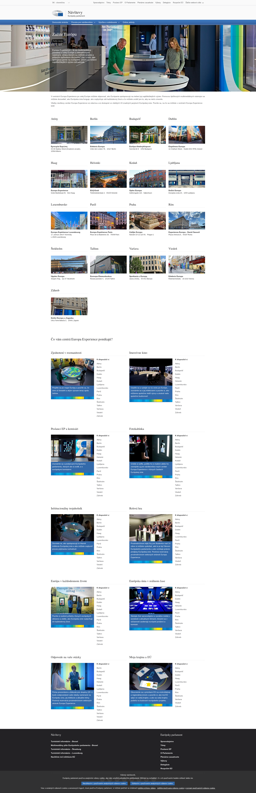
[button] (194, 2)
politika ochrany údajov (147, 788)
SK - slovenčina (58, 3)
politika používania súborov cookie (170, 788)
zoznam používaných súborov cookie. (200, 788)
